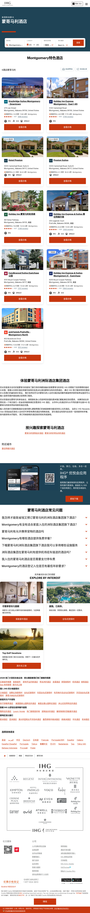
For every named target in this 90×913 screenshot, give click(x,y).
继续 (45, 901)
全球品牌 (35, 849)
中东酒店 (76, 719)
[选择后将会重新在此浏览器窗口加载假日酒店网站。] (75, 800)
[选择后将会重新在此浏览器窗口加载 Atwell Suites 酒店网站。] (41, 811)
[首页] (5, 755)
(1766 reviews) (68, 117)
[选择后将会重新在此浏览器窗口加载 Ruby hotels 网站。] (61, 790)
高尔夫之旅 (17, 684)
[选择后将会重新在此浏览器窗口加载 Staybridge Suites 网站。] (59, 811)
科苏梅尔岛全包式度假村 (64, 692)
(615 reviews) (22, 347)
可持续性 (64, 860)
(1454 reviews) (68, 229)
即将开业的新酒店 (30, 682)
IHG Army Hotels (67, 864)
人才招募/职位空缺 (39, 846)
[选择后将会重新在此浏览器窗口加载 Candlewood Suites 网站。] (45, 821)
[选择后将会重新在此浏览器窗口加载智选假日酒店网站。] (61, 800)
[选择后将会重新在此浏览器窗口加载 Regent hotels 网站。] (28, 779)
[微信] (8, 849)
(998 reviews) (23, 117)
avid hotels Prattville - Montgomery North (19, 333)
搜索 (78, 43)
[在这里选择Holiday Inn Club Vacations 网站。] (75, 811)
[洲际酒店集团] (7, 3)
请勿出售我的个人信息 (40, 874)
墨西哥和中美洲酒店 (51, 719)
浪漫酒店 (56, 682)
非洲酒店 (85, 719)
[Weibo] (16, 849)
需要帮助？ (36, 856)
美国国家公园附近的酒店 (25, 703)
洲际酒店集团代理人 (68, 853)
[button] (86, 4)
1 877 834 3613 (31, 881)
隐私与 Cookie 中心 (68, 871)
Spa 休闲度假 (5, 684)
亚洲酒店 (13, 719)
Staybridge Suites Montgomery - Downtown (24, 102)
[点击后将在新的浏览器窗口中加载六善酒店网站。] (14, 779)
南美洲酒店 (66, 719)
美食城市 (17, 682)
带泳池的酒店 (45, 682)
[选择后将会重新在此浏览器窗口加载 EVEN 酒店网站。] (46, 800)
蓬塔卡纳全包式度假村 (15, 695)
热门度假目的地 (33, 711)
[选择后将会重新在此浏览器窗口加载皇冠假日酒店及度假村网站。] (14, 800)
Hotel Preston (15, 160)
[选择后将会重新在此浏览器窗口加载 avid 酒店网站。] (27, 811)
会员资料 (35, 864)
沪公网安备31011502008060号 (15, 911)
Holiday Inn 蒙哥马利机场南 (22, 214)
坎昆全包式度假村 (44, 692)
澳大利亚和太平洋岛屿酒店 (30, 719)
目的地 (8, 40)
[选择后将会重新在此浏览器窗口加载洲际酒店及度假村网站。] (50, 779)
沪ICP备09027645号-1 (61, 908)
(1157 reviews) (23, 288)
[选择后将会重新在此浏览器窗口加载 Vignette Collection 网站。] (73, 778)
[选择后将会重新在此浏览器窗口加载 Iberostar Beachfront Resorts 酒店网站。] (29, 800)
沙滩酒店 (4, 692)
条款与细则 (36, 867)
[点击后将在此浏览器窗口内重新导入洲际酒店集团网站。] (45, 767)
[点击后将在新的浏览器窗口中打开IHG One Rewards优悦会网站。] (45, 830)
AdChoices (65, 867)
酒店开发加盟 (66, 849)
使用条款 (35, 871)
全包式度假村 (29, 692)
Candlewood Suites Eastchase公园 (24, 274)
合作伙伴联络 (37, 853)
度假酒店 (85, 682)
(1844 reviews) (68, 288)
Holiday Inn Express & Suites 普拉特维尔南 (69, 215)
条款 (20, 893)
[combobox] (15, 45)
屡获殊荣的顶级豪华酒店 (66, 711)
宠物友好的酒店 (48, 711)
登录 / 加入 (78, 4)
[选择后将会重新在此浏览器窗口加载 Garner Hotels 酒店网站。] (14, 811)
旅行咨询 (35, 860)
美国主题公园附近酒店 (47, 703)
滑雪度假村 (66, 682)
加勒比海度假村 (15, 692)
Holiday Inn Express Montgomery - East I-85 (65, 102)
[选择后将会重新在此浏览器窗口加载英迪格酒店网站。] (33, 790)
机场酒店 (76, 682)
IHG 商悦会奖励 (66, 856)
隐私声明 (21, 895)
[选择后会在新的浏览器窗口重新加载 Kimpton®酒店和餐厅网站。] (16, 790)
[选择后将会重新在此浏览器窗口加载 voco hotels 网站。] (48, 790)
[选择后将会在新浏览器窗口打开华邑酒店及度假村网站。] (75, 790)
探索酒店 (64, 846)
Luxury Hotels (19, 711)
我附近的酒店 (5, 711)
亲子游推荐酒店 (6, 703)
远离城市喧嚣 (5, 682)
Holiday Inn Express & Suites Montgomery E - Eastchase (68, 274)
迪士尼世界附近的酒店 (67, 703)
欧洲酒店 (4, 719)
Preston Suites (61, 160)
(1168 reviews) (23, 228)
